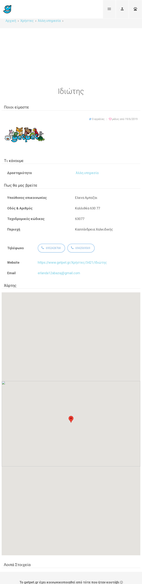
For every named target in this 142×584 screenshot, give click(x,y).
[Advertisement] (71, 56)
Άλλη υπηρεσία (87, 173)
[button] (71, 420)
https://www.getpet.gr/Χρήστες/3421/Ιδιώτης (72, 262)
